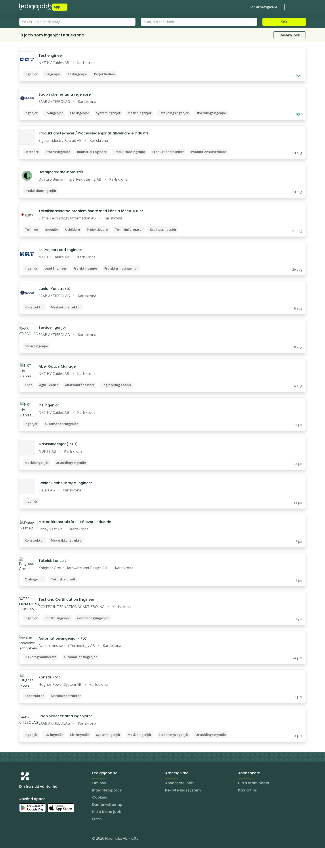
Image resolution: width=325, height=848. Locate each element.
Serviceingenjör (52, 327)
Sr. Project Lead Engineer (60, 249)
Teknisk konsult (52, 560)
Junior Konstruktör (55, 288)
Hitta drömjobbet (254, 783)
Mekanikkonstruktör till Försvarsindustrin (74, 521)
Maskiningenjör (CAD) (58, 444)
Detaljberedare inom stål (60, 172)
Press (97, 819)
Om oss (99, 783)
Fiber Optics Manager (57, 366)
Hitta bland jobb (106, 811)
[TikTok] (49, 839)
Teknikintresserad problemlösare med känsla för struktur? (90, 210)
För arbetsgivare (263, 7)
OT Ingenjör (48, 405)
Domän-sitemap (107, 804)
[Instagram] (22, 839)
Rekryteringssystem (183, 790)
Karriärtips (247, 790)
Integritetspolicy (107, 790)
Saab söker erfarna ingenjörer (65, 94)
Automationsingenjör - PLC (62, 638)
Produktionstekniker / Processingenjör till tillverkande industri (93, 133)
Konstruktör (49, 677)
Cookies (99, 797)
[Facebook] (40, 839)
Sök (284, 21)
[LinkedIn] (31, 839)
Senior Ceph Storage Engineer (65, 482)
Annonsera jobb (179, 783)
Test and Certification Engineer (66, 599)
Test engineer (50, 55)
